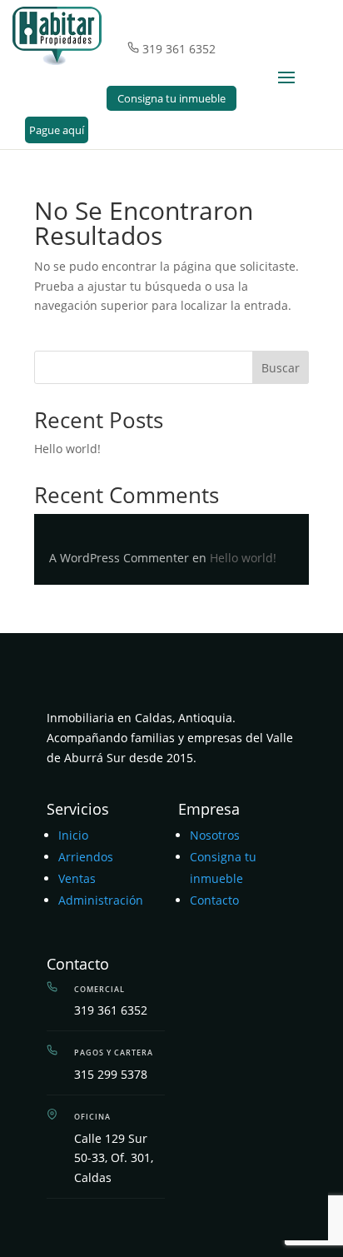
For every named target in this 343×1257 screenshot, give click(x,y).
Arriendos (85, 857)
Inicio (73, 835)
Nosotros (215, 835)
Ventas (77, 878)
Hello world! (67, 448)
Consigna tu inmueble (171, 98)
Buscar (280, 368)
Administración (100, 900)
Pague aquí (56, 129)
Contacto (214, 900)
